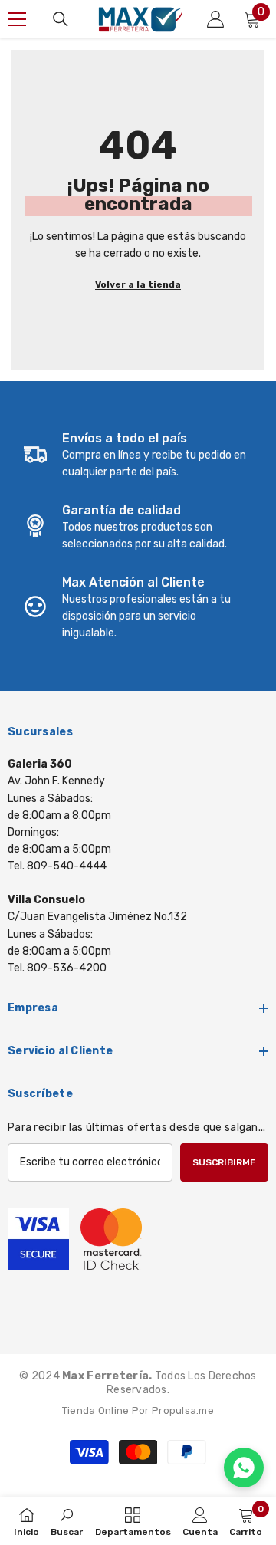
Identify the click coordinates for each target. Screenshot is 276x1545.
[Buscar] (60, 19)
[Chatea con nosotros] (244, 1467)
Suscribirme (224, 1162)
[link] (138, 455)
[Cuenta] (215, 19)
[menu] (17, 19)
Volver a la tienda (138, 284)
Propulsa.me (183, 1410)
